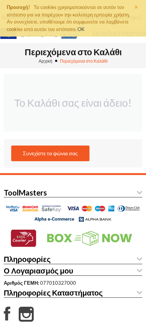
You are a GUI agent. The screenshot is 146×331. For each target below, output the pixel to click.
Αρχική (45, 61)
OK (81, 29)
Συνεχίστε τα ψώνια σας (50, 153)
